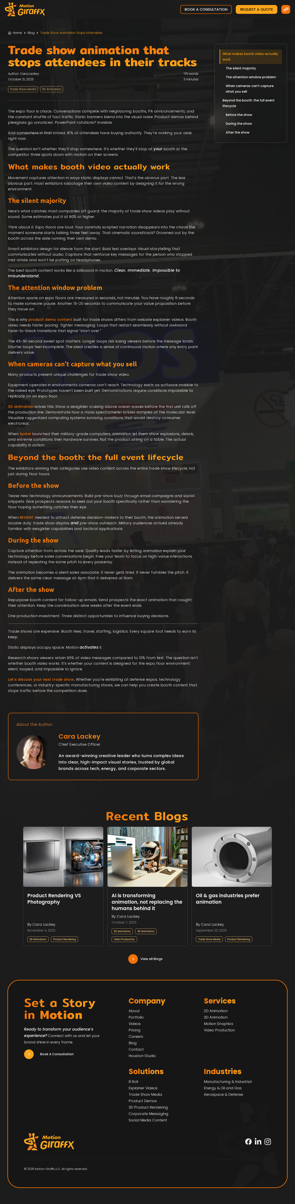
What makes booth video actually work (250, 57)
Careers (136, 1036)
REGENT (27, 517)
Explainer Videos (143, 1088)
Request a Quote (256, 9)
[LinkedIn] (258, 1141)
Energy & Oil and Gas (223, 1088)
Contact (136, 1049)
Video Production (124, 939)
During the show (239, 123)
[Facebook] (248, 1141)
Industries (223, 1071)
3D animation (20, 406)
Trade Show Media (209, 939)
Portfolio (136, 1017)
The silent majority (241, 68)
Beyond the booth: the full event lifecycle (249, 103)
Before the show (239, 114)
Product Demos (143, 1100)
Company (147, 1001)
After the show (237, 132)
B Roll (133, 1081)
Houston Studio (142, 1055)
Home (17, 32)
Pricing (134, 1030)
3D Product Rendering (148, 1107)
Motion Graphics (218, 1023)
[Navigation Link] (147, 959)
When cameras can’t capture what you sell (250, 89)
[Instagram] (267, 1141)
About (134, 1010)
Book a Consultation (206, 9)
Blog (31, 32)
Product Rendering (64, 939)
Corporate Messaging (148, 1113)
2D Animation (122, 931)
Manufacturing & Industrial (228, 1081)
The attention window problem (251, 77)
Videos (135, 1023)
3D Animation (38, 939)
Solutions (146, 1071)
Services (220, 1001)
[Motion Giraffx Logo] (25, 9)
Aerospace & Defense (223, 1094)
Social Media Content (148, 1120)
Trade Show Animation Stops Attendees (71, 32)
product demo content (50, 319)
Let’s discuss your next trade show (41, 679)
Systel (25, 433)
